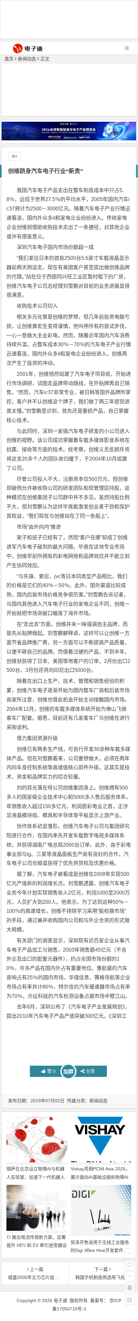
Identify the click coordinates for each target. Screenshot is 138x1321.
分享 (90, 1071)
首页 (8, 58)
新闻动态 (27, 58)
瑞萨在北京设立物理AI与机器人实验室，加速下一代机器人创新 (35, 1176)
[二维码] (130, 1300)
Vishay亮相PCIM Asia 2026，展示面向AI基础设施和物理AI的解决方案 (100, 1176)
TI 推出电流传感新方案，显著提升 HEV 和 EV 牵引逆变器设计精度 (36, 1245)
